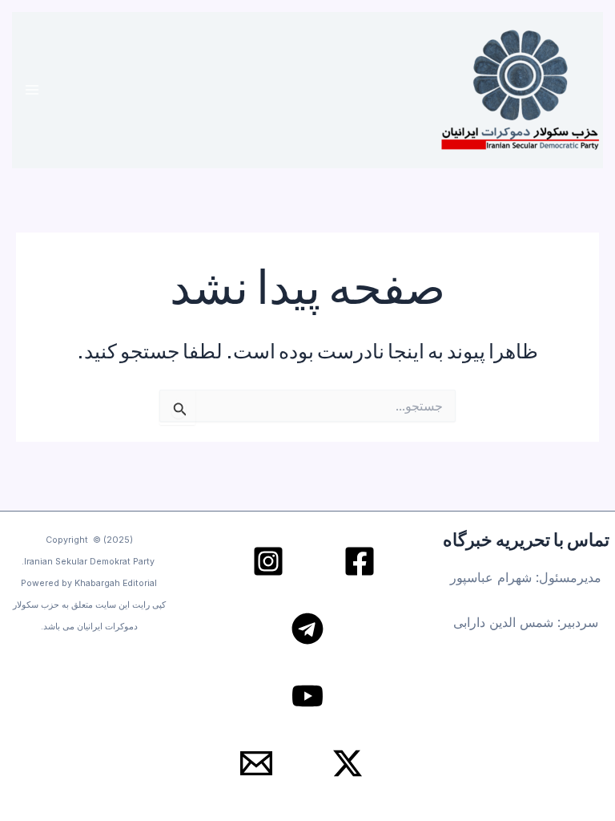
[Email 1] (256, 763)
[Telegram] (307, 628)
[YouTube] (307, 696)
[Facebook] (359, 561)
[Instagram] (268, 561)
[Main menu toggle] (32, 90)
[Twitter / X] (347, 763)
